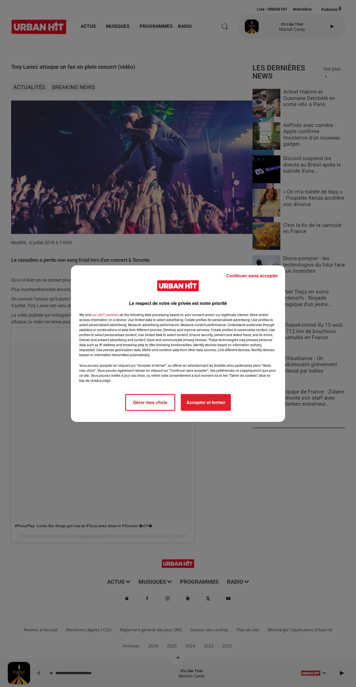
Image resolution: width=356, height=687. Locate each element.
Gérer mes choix (150, 402)
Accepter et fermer (205, 402)
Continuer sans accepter (252, 275)
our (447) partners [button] (105, 314)
